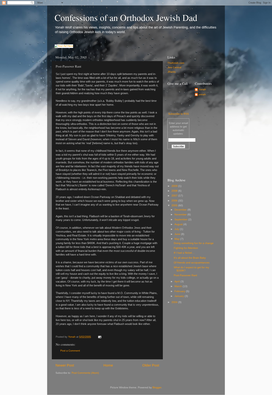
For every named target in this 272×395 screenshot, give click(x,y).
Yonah (202, 89)
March (178, 286)
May (177, 239)
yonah (202, 94)
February (180, 291)
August (178, 224)
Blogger (156, 387)
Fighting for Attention (186, 248)
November (180, 214)
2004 (175, 302)
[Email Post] (99, 336)
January (179, 296)
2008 (175, 190)
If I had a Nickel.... (184, 252)
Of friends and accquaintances (191, 262)
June (177, 234)
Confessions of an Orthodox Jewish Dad (126, 17)
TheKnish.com (175, 63)
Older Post (150, 365)
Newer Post (65, 365)
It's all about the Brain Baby (190, 257)
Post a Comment (70, 350)
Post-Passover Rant (185, 275)
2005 (175, 205)
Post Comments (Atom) (85, 373)
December (180, 209)
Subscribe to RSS (178, 113)
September (181, 219)
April (177, 281)
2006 (175, 200)
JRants (171, 71)
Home (108, 365)
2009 (175, 186)
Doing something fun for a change (194, 243)
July (177, 229)
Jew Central (174, 67)
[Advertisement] (184, 163)
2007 (175, 195)
